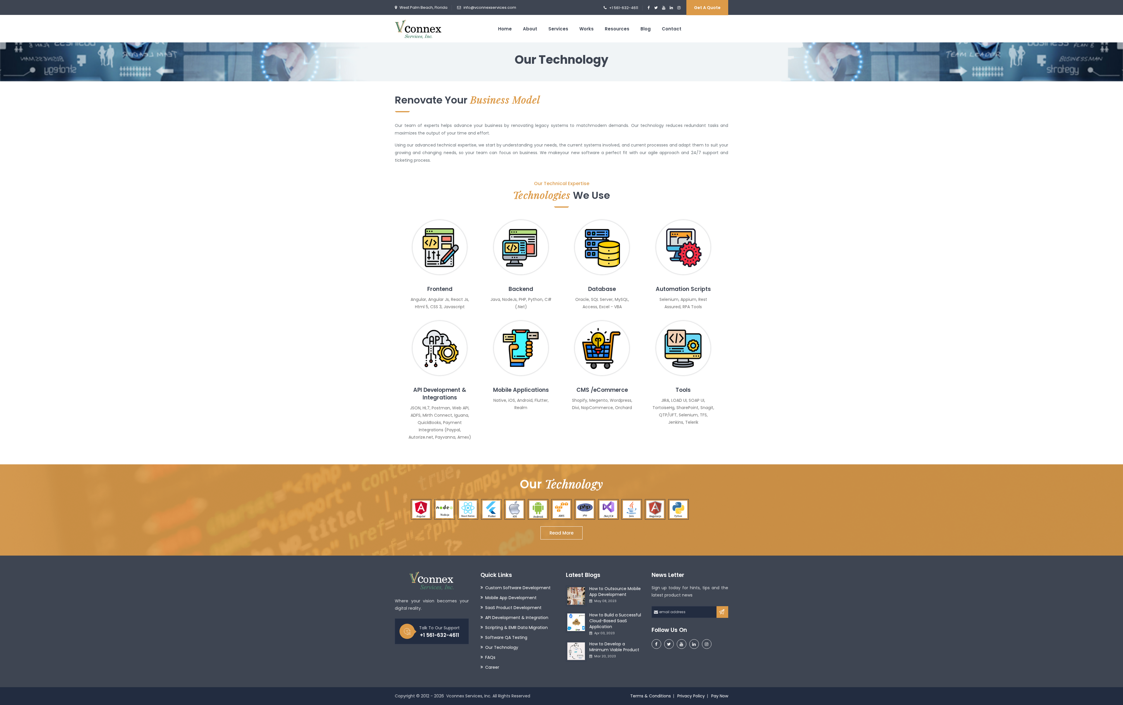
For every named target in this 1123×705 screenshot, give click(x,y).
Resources (617, 29)
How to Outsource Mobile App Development (615, 591)
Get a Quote (707, 8)
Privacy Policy (691, 696)
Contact (671, 29)
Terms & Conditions (650, 696)
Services (558, 29)
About (530, 29)
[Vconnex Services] (418, 29)
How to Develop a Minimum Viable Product (614, 647)
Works (586, 29)
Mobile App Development (511, 598)
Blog (645, 29)
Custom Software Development (518, 588)
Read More (561, 533)
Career (492, 667)
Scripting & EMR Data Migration (516, 627)
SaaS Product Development (513, 608)
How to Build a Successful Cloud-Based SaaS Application (615, 621)
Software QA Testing (506, 637)
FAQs (490, 657)
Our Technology (501, 647)
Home (505, 29)
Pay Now (719, 696)
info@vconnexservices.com (490, 7)
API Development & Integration (516, 617)
